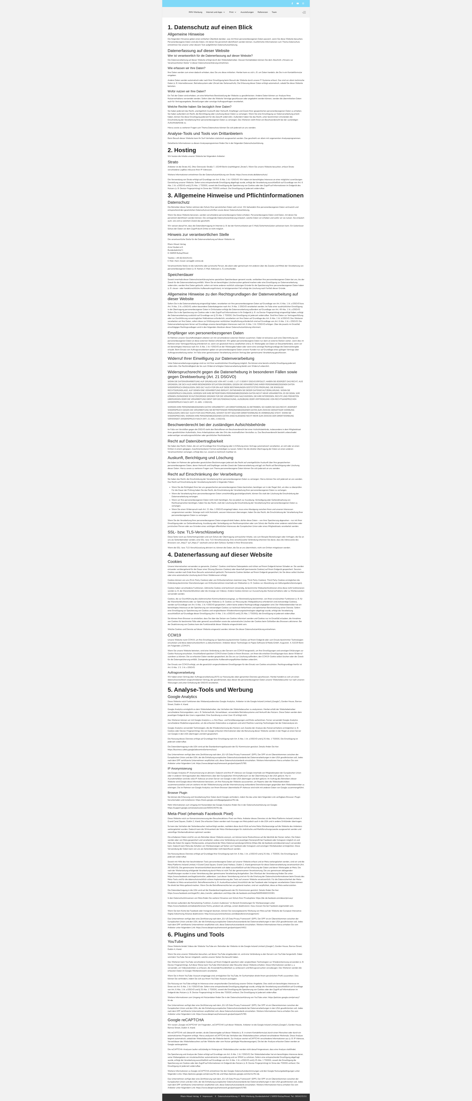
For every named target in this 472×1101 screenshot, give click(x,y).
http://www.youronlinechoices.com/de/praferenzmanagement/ (232, 913)
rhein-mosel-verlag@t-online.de (188, 261)
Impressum (209, 1096)
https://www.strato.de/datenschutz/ (251, 174)
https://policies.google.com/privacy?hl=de (201, 1074)
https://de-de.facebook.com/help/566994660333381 (251, 893)
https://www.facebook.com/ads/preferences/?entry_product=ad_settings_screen (203, 906)
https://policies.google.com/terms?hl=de (241, 1074)
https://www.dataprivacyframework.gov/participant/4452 (221, 927)
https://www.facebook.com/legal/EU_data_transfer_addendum (195, 893)
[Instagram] (303, 3)
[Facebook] (292, 3)
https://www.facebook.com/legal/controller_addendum (192, 876)
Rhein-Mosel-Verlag (190, 1096)
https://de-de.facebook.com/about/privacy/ (271, 843)
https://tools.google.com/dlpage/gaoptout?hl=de (217, 800)
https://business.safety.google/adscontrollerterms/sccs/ (192, 749)
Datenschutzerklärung (228, 1096)
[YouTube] (297, 3)
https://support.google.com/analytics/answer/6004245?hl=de (195, 808)
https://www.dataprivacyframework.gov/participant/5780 (221, 763)
